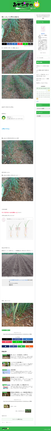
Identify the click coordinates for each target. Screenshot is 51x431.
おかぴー (43, 33)
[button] (30, 44)
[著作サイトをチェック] (5, 346)
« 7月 (37, 101)
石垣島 (9, 330)
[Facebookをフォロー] (13, 346)
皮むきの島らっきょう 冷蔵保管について (42, 79)
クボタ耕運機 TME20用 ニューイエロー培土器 (18, 280)
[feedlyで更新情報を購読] (21, 346)
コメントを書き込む (17, 419)
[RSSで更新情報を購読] (29, 346)
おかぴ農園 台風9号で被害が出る (42, 71)
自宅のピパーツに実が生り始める (42, 66)
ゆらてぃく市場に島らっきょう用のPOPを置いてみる (42, 75)
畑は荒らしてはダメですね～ (42, 82)
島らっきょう (4, 330)
